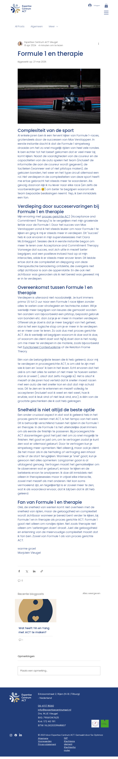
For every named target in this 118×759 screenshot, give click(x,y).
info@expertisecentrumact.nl (54, 709)
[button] (106, 5)
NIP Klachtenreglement (69, 741)
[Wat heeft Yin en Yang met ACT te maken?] (35, 610)
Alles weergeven (91, 593)
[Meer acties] (98, 44)
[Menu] (106, 12)
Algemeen (37, 26)
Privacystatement (47, 744)
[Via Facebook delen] (19, 571)
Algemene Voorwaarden (45, 740)
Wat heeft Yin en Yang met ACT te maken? (34, 630)
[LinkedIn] (20, 735)
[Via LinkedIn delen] (34, 571)
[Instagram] (11, 735)
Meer (52, 26)
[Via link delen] (41, 571)
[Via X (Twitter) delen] (26, 571)
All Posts (19, 26)
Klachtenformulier (70, 749)
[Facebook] (15, 735)
